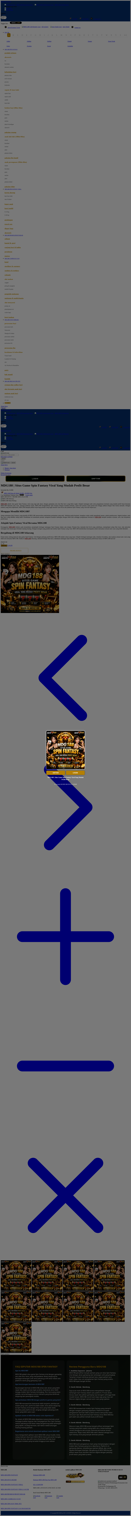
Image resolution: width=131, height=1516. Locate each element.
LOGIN (75, 773)
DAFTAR (56, 773)
